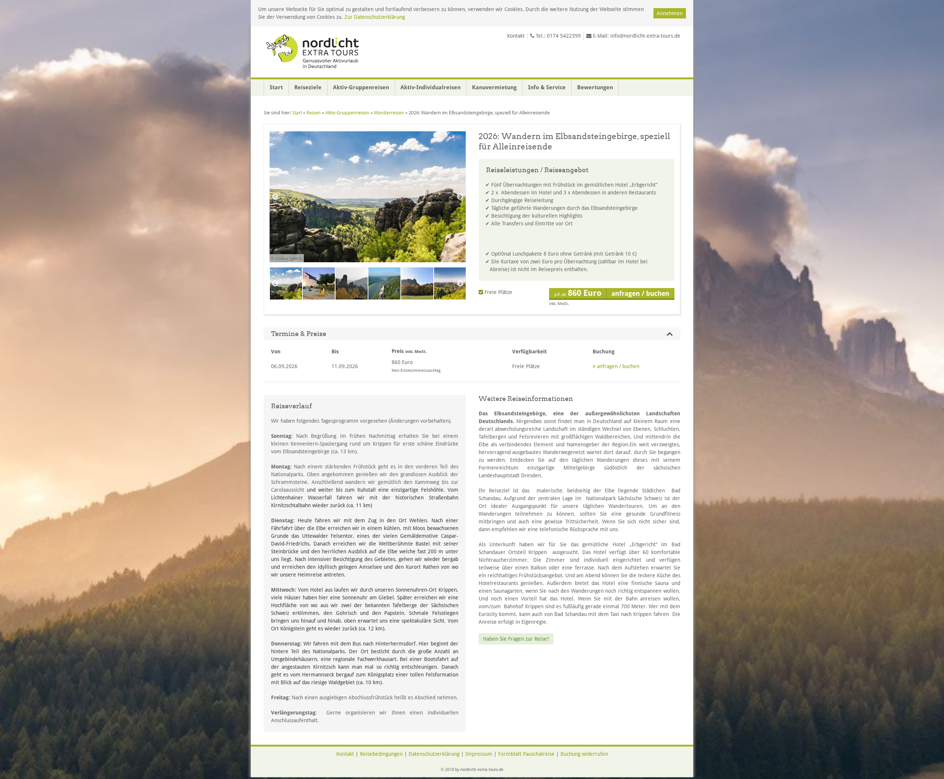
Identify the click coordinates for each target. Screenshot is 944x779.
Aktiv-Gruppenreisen (361, 87)
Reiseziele (308, 87)
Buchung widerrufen (584, 754)
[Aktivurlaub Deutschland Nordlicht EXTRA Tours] (314, 52)
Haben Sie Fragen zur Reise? (516, 639)
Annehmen (670, 13)
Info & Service (547, 87)
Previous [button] (275, 197)
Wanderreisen (389, 112)
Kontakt (516, 36)
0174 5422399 (564, 36)
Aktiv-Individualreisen (430, 87)
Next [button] (460, 197)
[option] (368, 200)
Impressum (478, 754)
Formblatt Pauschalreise (526, 754)
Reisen (313, 112)
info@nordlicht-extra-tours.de (645, 36)
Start (276, 87)
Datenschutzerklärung (434, 754)
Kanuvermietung (494, 87)
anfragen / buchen (617, 366)
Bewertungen (595, 87)
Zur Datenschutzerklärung (374, 17)
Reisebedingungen (381, 754)
